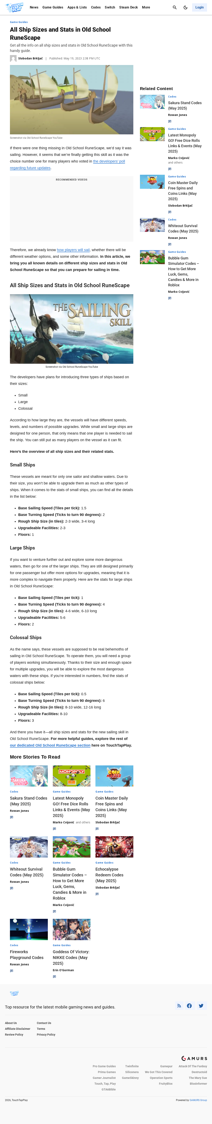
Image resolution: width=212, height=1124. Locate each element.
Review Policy (14, 1034)
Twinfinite (132, 1066)
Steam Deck (128, 7)
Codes (96, 7)
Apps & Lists (77, 7)
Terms (41, 1028)
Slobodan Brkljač (107, 822)
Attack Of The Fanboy (193, 1066)
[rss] (179, 1005)
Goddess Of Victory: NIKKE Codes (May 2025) (71, 957)
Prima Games (107, 1072)
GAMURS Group (198, 1100)
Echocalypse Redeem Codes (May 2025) (109, 875)
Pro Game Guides (104, 1066)
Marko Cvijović (63, 822)
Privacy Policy (46, 1034)
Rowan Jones (19, 811)
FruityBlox (165, 1083)
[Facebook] (190, 1005)
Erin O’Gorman (63, 970)
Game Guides (52, 7)
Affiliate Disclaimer (17, 1028)
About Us (11, 1023)
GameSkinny (130, 1077)
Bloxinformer (198, 1083)
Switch (110, 7)
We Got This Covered (158, 1072)
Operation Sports (161, 1077)
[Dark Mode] (185, 7)
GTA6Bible (109, 1089)
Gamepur (166, 1066)
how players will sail (73, 250)
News (34, 7)
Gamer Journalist (104, 1077)
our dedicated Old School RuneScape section (50, 745)
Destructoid (199, 1072)
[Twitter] (202, 1005)
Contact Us (44, 1023)
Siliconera (132, 1072)
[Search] (175, 7)
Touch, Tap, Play (105, 1083)
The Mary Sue (198, 1077)
